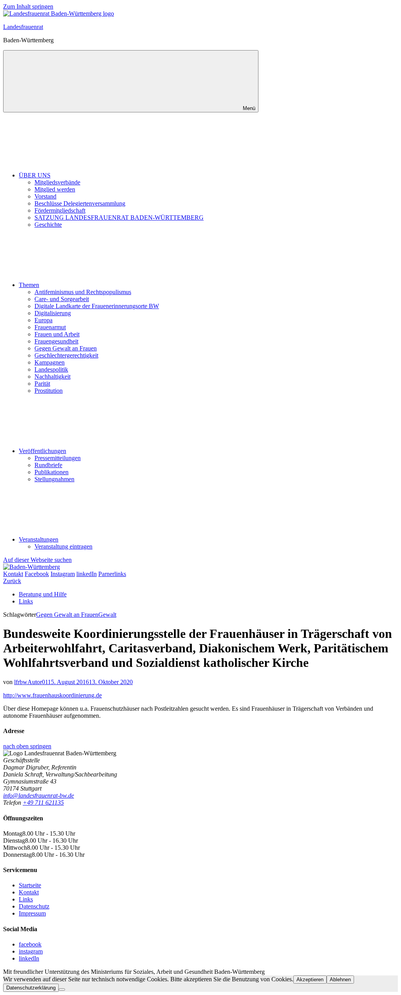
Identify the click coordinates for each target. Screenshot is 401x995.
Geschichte (48, 224)
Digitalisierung (52, 313)
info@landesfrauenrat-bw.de (38, 795)
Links (26, 601)
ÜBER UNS (35, 175)
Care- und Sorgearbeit (61, 299)
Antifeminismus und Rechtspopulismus (82, 292)
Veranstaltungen (38, 539)
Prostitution (48, 390)
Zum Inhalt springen (28, 6)
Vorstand (45, 196)
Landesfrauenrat (23, 26)
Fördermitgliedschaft (59, 210)
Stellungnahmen (54, 479)
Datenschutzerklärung (31, 988)
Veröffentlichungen (42, 451)
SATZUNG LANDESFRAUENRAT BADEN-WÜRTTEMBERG (119, 217)
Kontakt (29, 892)
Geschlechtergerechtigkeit (66, 355)
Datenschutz (34, 906)
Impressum (32, 913)
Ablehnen (340, 979)
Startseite (30, 885)
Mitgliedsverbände (57, 182)
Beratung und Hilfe (43, 594)
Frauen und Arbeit (56, 334)
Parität (42, 383)
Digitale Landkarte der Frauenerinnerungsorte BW (96, 306)
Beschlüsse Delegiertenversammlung (79, 203)
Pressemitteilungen (57, 458)
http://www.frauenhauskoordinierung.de (52, 695)
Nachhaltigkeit (52, 376)
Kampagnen (49, 362)
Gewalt (107, 614)
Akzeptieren (309, 979)
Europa (43, 320)
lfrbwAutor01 (31, 682)
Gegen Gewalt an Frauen (65, 348)
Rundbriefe (48, 465)
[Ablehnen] (62, 989)
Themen (29, 285)
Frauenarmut (50, 327)
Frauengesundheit (56, 341)
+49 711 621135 (43, 802)
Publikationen (51, 472)
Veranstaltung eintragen (63, 546)
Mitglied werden (54, 189)
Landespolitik (51, 369)
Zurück (12, 581)
